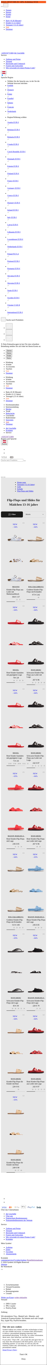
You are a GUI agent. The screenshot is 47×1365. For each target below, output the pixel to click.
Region (10, 77)
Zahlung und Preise (13, 59)
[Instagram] (7, 453)
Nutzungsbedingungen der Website (19, 1220)
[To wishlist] (23, 772)
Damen (8, 10)
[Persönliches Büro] (9, 326)
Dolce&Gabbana (36, 587)
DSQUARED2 (36, 670)
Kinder (8, 14)
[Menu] (2, 6)
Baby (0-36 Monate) (13, 21)
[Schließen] (25, 460)
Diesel (16, 670)
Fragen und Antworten (14, 66)
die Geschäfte (19, 53)
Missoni (16, 587)
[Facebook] (7, 449)
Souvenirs (9, 420)
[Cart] (9, 338)
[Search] (5, 5)
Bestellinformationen (35, 1260)
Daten (8, 1250)
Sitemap (4, 1264)
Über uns (9, 1216)
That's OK (23, 1354)
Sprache (4, 77)
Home (8, 17)
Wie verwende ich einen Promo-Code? (20, 68)
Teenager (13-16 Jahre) (14, 25)
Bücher (8, 409)
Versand (9, 61)
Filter (14, 514)
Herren (8, 12)
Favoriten (9, 1252)
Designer (9, 29)
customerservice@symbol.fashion (14, 1260)
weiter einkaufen (20, 1297)
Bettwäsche (10, 413)
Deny (23, 1359)
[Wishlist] (9, 332)
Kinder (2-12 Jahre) (13, 23)
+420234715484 (7, 53)
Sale (7, 27)
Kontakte (9, 430)
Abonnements (11, 1254)
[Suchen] (3, 319)
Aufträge (9, 1247)
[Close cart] (2, 1269)
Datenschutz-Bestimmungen (16, 1218)
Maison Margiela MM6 (16, 836)
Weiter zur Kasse (7, 1297)
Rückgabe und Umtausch (15, 64)
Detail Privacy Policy (10, 1350)
